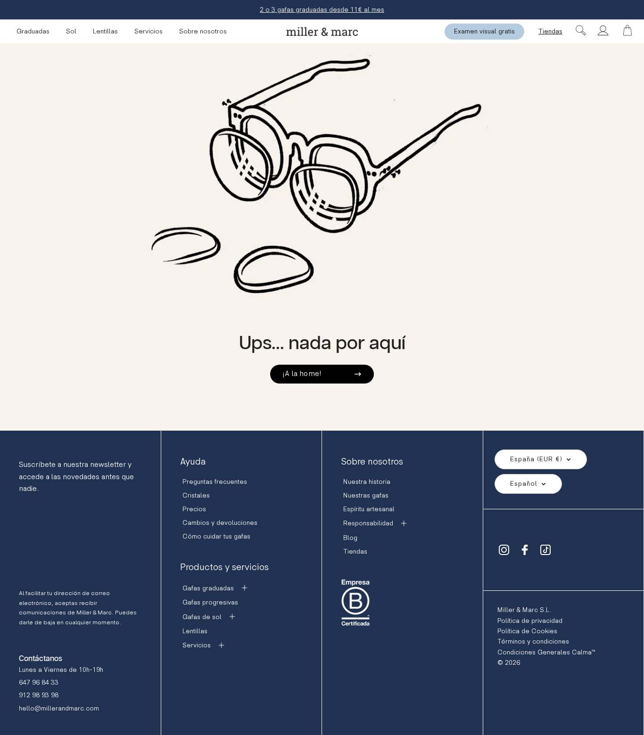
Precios (194, 509)
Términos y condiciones (533, 641)
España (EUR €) (536, 459)
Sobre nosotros (203, 31)
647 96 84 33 (38, 682)
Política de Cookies (527, 631)
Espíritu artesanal (369, 509)
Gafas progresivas (210, 602)
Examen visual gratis (484, 31)
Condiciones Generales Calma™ (546, 652)
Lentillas (105, 31)
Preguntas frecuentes (214, 482)
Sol (71, 31)
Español (523, 484)
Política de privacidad (529, 621)
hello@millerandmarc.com (59, 708)
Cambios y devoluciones (219, 523)
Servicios (148, 31)
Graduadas (33, 31)
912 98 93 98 (38, 695)
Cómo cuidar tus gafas (216, 536)
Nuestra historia (366, 482)
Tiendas (550, 31)
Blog (350, 538)
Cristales (196, 495)
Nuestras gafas (365, 495)
